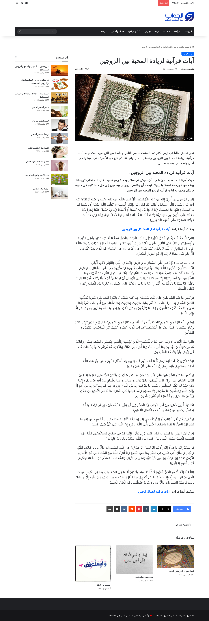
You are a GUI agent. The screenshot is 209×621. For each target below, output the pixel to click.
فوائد (157, 31)
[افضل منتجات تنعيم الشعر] (59, 165)
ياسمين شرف (186, 69)
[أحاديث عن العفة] (93, 563)
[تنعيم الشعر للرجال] (59, 125)
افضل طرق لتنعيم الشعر (38, 148)
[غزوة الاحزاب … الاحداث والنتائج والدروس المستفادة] (59, 84)
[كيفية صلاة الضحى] (59, 193)
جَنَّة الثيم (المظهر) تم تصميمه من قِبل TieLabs (129, 615)
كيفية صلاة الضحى (41, 188)
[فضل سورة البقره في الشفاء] (175, 556)
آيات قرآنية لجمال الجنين (154, 491)
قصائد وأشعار (118, 31)
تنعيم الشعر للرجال (40, 120)
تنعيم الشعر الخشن (40, 107)
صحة (167, 31)
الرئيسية (188, 31)
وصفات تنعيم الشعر (40, 134)
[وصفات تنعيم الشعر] (59, 138)
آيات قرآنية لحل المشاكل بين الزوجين (146, 229)
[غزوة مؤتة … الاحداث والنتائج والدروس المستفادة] (59, 97)
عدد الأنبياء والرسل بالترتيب (37, 175)
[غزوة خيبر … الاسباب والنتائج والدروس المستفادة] (59, 70)
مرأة (178, 31)
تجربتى (147, 31)
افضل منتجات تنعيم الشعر (37, 161)
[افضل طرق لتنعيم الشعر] (59, 152)
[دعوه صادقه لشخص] (134, 559)
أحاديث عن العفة (104, 584)
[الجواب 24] (179, 16)
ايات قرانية (178, 47)
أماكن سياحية (134, 31)
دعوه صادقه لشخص (144, 577)
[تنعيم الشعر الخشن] (59, 111)
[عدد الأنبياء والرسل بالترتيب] (59, 179)
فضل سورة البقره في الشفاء (181, 571)
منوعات (104, 31)
